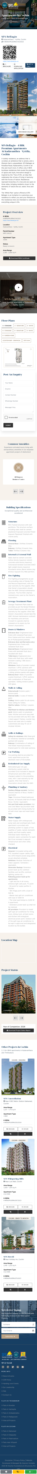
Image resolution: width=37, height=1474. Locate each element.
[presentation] (15, 491)
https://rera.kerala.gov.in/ (11, 61)
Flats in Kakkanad (9, 1431)
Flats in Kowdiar (8, 1405)
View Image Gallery (26, 132)
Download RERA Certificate (20, 258)
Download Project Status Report (19, 1030)
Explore (25, 1129)
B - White (30, 330)
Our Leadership (8, 1387)
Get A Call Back (30, 65)
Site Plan (27, 340)
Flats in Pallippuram (10, 1417)
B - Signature (19, 330)
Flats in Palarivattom (10, 1438)
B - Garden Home (8, 335)
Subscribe (9, 1336)
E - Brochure (7, 65)
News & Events (8, 1376)
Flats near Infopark (9, 1442)
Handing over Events (10, 1383)
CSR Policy (6, 1380)
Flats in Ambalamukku (10, 1413)
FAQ (4, 1391)
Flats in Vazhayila (9, 1409)
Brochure (11, 1129)
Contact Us (6, 1395)
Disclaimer (9, 1460)
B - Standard (7, 330)
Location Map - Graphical (11, 340)
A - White (30, 325)
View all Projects (8, 1420)
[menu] (33, 4)
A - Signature (19, 325)
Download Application (18, 67)
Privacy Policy (19, 1460)
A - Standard (7, 325)
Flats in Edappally (9, 1435)
